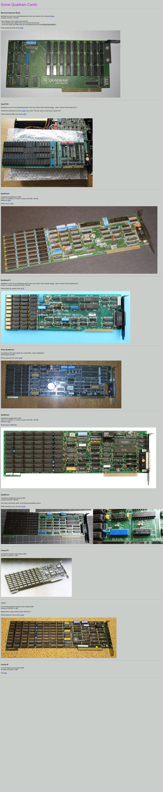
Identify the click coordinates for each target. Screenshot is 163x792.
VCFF (16, 21)
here (52, 16)
